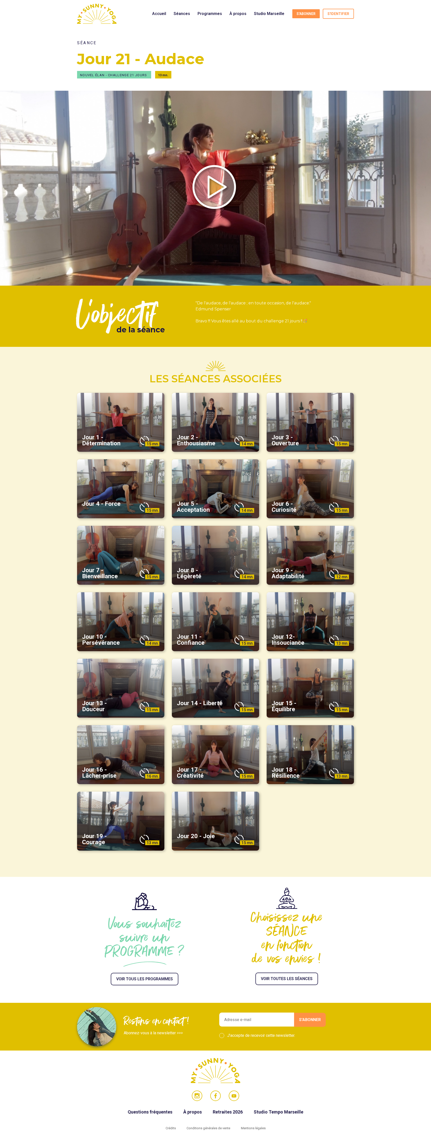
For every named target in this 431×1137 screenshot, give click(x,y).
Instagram (197, 1096)
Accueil (159, 13)
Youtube (234, 1096)
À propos (237, 13)
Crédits (171, 1128)
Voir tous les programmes (144, 979)
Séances (182, 13)
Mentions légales (253, 1128)
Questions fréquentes (150, 1112)
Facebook (215, 1096)
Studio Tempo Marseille (278, 1112)
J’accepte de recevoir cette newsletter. (261, 1035)
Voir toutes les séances (287, 978)
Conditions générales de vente (209, 1128)
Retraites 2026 (228, 1112)
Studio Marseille (269, 13)
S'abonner (306, 14)
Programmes (210, 13)
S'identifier (338, 14)
